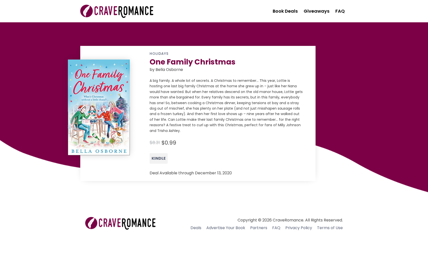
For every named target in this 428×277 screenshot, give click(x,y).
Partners (258, 228)
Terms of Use (330, 228)
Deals (195, 228)
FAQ (276, 228)
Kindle (159, 158)
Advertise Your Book (225, 228)
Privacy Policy (298, 228)
